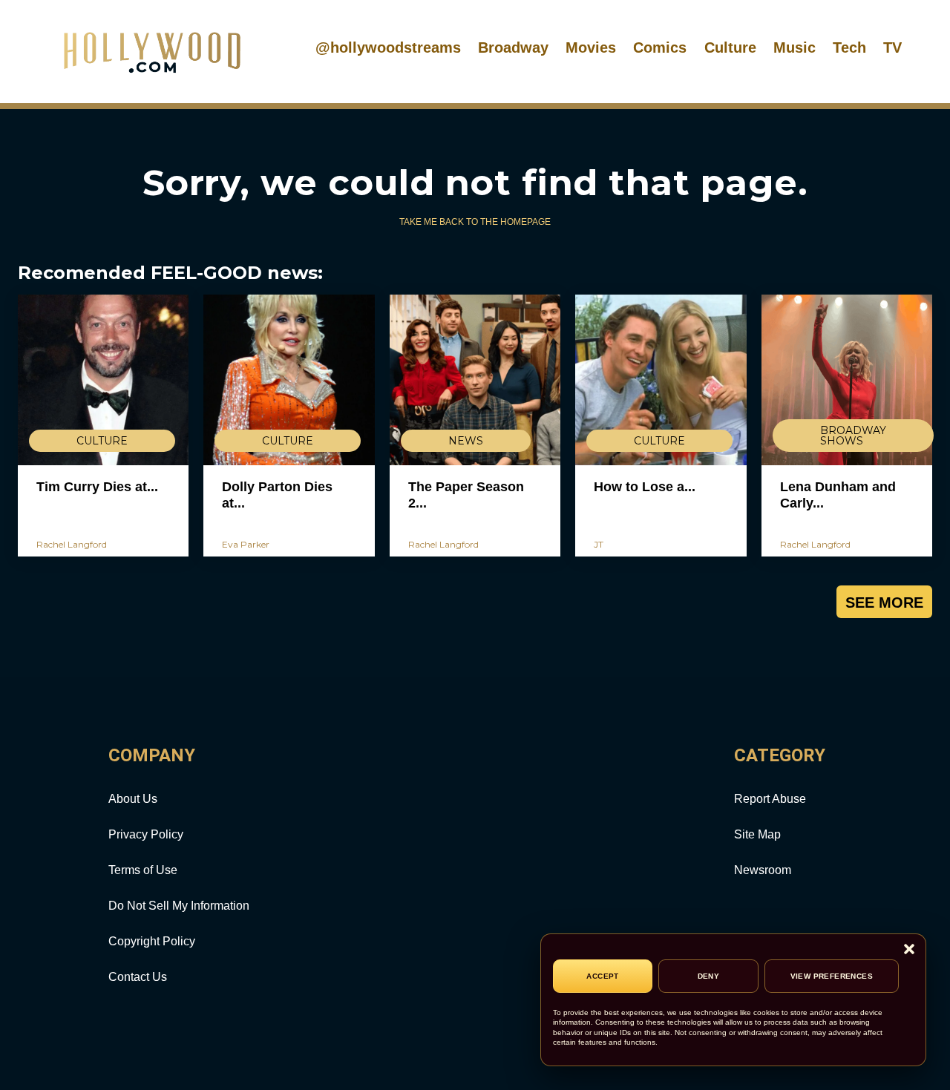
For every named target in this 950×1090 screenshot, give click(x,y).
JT (598, 544)
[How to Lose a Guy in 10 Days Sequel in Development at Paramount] (660, 380)
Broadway (513, 47)
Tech (849, 47)
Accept (602, 976)
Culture (730, 47)
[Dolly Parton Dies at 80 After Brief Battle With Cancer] (288, 380)
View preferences (831, 976)
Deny (709, 976)
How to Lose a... (644, 486)
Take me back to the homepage (475, 222)
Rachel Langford (71, 544)
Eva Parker (245, 544)
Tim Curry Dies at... (97, 486)
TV (892, 47)
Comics (660, 47)
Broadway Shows (853, 435)
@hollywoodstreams (388, 47)
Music (794, 47)
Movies (591, 47)
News (465, 440)
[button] (909, 950)
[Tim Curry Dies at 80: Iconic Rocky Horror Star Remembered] (103, 380)
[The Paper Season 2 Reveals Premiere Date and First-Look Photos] (475, 380)
